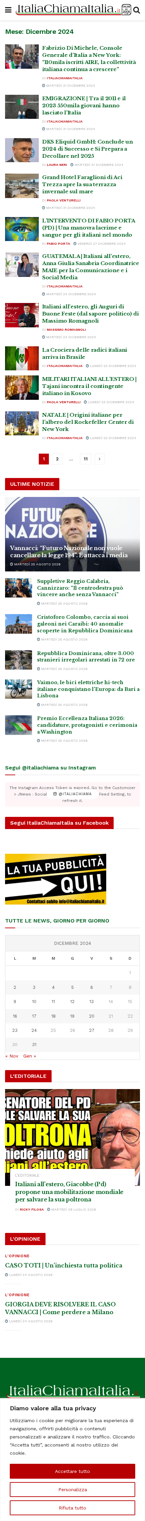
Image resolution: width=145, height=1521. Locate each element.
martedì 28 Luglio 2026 (73, 1209)
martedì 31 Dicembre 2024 (70, 85)
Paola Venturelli (64, 200)
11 (86, 458)
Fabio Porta (58, 243)
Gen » (29, 1056)
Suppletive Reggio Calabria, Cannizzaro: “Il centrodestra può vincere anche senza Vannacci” (80, 587)
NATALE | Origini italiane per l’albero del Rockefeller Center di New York (88, 422)
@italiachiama (74, 794)
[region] (72, 1459)
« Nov (11, 1056)
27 (91, 1030)
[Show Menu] (8, 10)
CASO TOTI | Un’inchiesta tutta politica (63, 1265)
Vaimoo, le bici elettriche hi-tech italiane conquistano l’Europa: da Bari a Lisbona (88, 689)
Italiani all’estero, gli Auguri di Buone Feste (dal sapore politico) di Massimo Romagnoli (90, 313)
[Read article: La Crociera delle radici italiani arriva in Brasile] (22, 358)
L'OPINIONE (17, 1256)
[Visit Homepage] (72, 10)
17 (34, 1016)
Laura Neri (57, 165)
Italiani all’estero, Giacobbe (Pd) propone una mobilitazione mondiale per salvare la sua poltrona (69, 1192)
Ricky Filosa (32, 1209)
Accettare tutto (72, 1471)
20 (91, 1016)
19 (72, 1016)
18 (53, 1016)
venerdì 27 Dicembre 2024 (101, 243)
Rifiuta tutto (72, 1508)
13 (91, 1001)
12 (72, 1001)
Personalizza (72, 1489)
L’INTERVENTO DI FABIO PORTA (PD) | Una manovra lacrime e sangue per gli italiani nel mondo (88, 227)
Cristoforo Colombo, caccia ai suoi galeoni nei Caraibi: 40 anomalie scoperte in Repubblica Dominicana (85, 623)
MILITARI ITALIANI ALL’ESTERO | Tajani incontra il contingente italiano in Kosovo (89, 386)
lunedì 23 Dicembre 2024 (112, 366)
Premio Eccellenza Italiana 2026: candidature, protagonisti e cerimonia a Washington (87, 725)
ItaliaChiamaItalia (65, 78)
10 (34, 1001)
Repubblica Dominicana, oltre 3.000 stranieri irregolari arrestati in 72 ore (86, 656)
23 (15, 1030)
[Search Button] (136, 10)
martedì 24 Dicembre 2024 (70, 294)
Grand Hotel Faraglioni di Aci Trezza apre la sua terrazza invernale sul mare (82, 184)
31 (34, 1044)
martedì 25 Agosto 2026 (37, 564)
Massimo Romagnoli (66, 329)
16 (15, 1016)
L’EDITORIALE (27, 1175)
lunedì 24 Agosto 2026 (30, 1275)
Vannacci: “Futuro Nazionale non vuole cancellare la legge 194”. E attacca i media (68, 552)
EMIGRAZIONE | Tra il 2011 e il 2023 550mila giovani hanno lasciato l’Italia (84, 105)
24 (34, 1030)
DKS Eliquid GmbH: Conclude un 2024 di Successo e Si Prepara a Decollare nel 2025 (87, 148)
